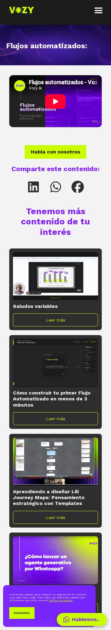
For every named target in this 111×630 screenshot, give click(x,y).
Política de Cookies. (61, 600)
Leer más (55, 319)
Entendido (22, 613)
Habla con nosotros (55, 152)
